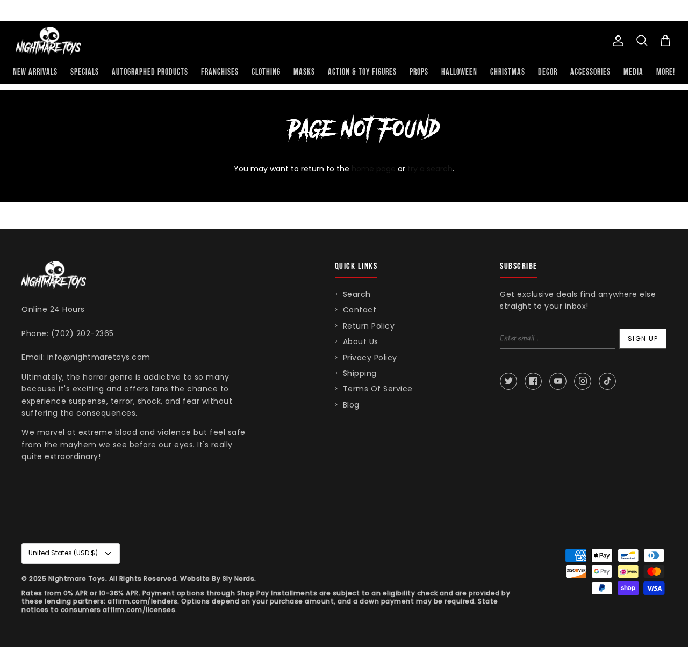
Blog (351, 404)
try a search (430, 168)
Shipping (360, 373)
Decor (547, 72)
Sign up (643, 338)
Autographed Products (150, 72)
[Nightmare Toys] (48, 41)
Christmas (507, 72)
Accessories (590, 72)
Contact (360, 309)
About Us (360, 341)
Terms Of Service (378, 388)
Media (633, 72)
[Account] (616, 40)
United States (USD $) (63, 552)
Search (357, 294)
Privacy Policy (370, 357)
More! (665, 72)
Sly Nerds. (239, 578)
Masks (304, 72)
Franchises (220, 72)
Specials (84, 72)
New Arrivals (35, 72)
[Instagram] (582, 381)
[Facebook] (533, 381)
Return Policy (369, 326)
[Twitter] (508, 381)
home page (374, 168)
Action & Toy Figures (362, 72)
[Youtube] (558, 381)
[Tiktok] (607, 381)
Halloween (459, 72)
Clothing (266, 72)
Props (419, 72)
